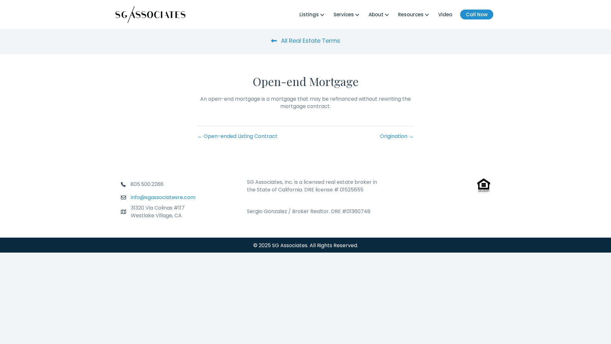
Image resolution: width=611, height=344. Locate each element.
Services (344, 14)
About (376, 14)
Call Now (477, 14)
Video (445, 14)
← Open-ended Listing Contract (237, 136)
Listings (309, 14)
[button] (305, 40)
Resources (411, 14)
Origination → (397, 136)
